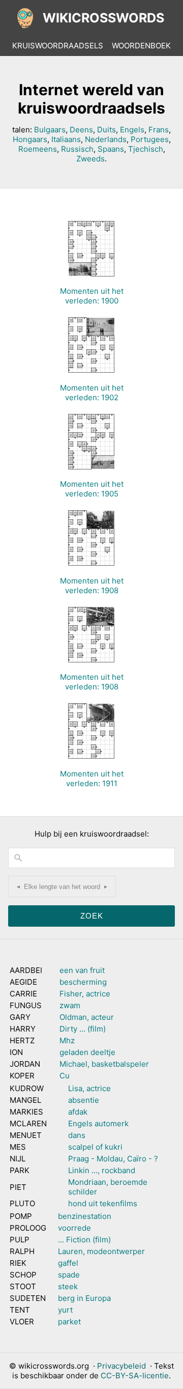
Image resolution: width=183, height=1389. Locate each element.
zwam (69, 1005)
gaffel (68, 1263)
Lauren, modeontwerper (101, 1251)
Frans (158, 129)
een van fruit (82, 970)
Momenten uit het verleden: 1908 (92, 585)
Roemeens (37, 149)
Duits (106, 129)
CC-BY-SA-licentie (135, 1375)
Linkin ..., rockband (101, 1170)
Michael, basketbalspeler (104, 1064)
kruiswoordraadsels (57, 45)
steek (68, 1286)
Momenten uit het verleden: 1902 (92, 392)
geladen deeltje (87, 1052)
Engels (132, 129)
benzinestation (84, 1216)
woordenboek (141, 45)
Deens (81, 129)
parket (69, 1321)
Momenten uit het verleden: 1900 (92, 295)
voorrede (74, 1228)
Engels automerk (98, 1123)
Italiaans (66, 139)
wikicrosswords (103, 17)
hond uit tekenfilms (102, 1203)
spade (69, 1275)
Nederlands (106, 139)
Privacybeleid (121, 1366)
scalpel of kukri (95, 1147)
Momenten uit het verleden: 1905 (92, 488)
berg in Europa (84, 1298)
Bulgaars (50, 129)
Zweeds (90, 158)
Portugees (150, 139)
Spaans (111, 149)
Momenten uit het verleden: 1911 (92, 778)
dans (76, 1135)
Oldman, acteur (86, 1017)
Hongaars (30, 139)
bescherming (83, 982)
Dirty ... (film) (82, 1029)
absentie (83, 1100)
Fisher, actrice (84, 993)
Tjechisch (145, 149)
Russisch (77, 149)
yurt (65, 1310)
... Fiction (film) (84, 1239)
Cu (64, 1075)
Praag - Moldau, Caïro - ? (113, 1158)
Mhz (67, 1040)
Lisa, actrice (89, 1088)
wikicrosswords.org (53, 1366)
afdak (77, 1112)
